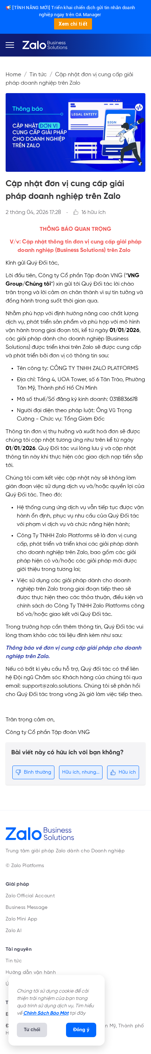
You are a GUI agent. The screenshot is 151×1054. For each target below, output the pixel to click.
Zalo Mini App (22, 919)
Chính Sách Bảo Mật (45, 1013)
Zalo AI (13, 930)
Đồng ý (81, 1029)
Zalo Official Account (30, 895)
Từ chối (32, 1029)
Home (13, 75)
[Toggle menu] (10, 45)
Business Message (26, 907)
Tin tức (38, 75)
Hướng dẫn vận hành (31, 972)
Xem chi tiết (73, 24)
